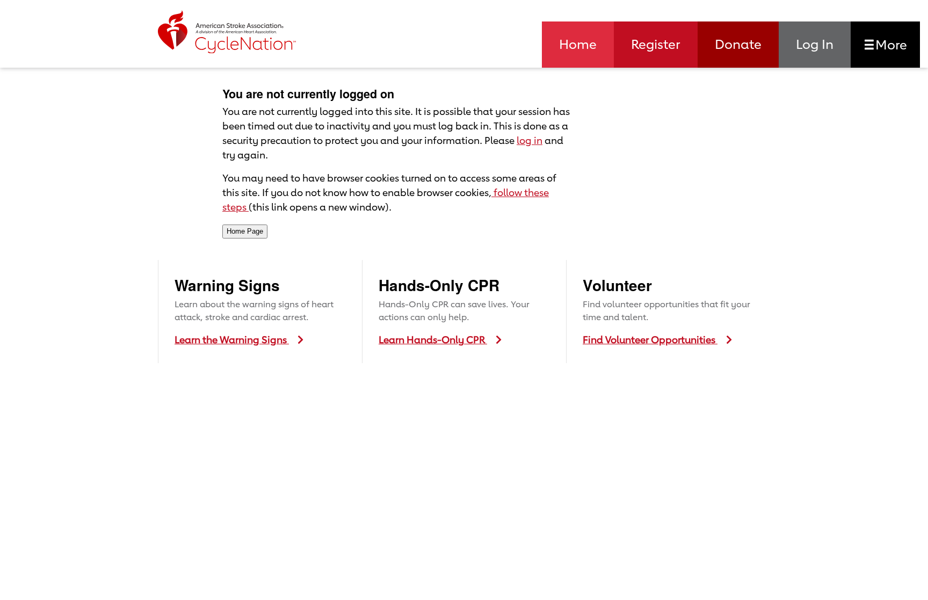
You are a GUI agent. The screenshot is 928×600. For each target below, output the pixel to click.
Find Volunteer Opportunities (650, 339)
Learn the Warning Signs (232, 339)
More (889, 44)
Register (655, 44)
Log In (814, 44)
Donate (738, 44)
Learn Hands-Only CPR (433, 339)
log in (529, 140)
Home (578, 44)
